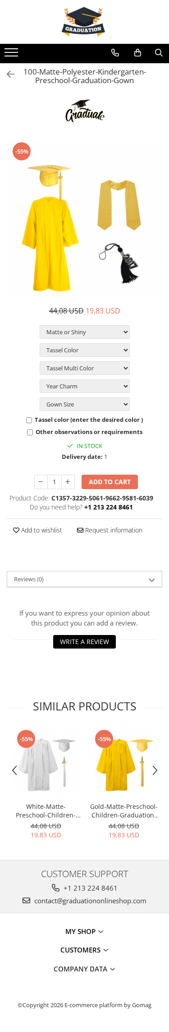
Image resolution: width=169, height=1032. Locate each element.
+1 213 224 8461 (90, 887)
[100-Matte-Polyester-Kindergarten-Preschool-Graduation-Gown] (84, 219)
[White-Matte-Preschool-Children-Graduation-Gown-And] (45, 763)
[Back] (7, 74)
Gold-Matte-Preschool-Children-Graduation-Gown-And (124, 810)
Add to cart (110, 481)
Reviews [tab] (29, 579)
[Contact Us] (115, 53)
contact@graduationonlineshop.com (89, 900)
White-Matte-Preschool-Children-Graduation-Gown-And (46, 810)
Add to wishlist (40, 530)
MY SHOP (81, 931)
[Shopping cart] (137, 53)
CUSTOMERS (81, 949)
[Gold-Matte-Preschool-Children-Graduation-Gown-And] (123, 763)
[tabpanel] (84, 219)
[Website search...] (159, 53)
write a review (84, 641)
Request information (112, 530)
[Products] (12, 55)
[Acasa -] (85, 22)
